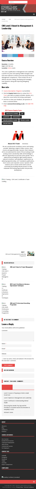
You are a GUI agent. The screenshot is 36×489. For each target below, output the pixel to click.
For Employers (5, 448)
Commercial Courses (7, 446)
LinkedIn (4, 455)
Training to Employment (8, 442)
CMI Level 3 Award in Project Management (21, 267)
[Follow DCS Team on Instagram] (16, 173)
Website (4, 354)
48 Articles (25, 144)
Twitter (3, 461)
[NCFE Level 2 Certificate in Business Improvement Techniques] (5, 291)
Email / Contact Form (7, 464)
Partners (4, 431)
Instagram (4, 457)
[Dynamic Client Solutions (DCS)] (18, 11)
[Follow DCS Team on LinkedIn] (24, 173)
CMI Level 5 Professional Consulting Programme (20, 304)
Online (10, 68)
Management (16, 117)
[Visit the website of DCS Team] (10, 173)
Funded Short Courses (8, 441)
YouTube (4, 462)
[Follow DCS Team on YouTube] (21, 173)
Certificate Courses (12, 113)
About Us (4, 426)
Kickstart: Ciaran (8, 412)
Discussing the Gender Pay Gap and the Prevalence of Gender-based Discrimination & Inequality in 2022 (17, 407)
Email (3, 348)
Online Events (7, 123)
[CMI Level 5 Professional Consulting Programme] (5, 308)
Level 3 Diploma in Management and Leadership (17, 398)
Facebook (4, 459)
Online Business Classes (10, 120)
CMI (22, 113)
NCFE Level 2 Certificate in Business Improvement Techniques (20, 285)
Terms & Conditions (29, 487)
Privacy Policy (19, 487)
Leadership (6, 117)
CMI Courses (5, 444)
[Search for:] (18, 2)
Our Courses (5, 439)
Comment (4, 330)
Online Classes (25, 120)
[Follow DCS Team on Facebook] (13, 173)
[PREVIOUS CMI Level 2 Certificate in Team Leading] (18, 214)
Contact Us (4, 429)
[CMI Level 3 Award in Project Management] (5, 273)
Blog (3, 428)
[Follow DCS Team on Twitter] (19, 173)
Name (4, 343)
